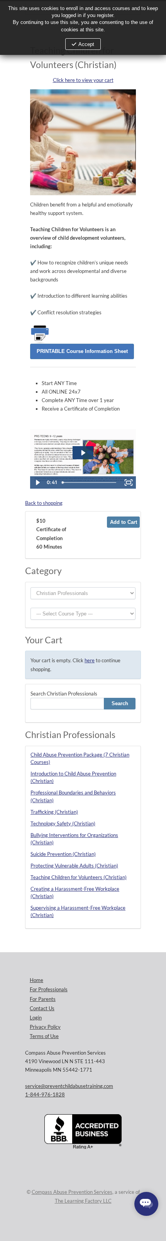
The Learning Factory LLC (83, 1201)
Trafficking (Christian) (54, 812)
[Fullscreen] (128, 482)
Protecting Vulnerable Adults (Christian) (74, 866)
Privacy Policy (45, 1027)
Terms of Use (44, 1036)
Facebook (96, 1224)
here (90, 660)
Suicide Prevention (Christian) (63, 854)
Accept (86, 44)
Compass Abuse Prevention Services (72, 1192)
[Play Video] (37, 482)
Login (36, 1017)
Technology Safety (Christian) (62, 823)
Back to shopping (44, 503)
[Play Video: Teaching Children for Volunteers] (83, 452)
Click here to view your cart (83, 80)
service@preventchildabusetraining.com (69, 1086)
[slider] (90, 482)
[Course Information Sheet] (82, 351)
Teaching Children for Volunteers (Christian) (78, 877)
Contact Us (42, 1008)
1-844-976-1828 (45, 1094)
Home (36, 980)
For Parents (43, 999)
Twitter (81, 1224)
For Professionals (49, 989)
